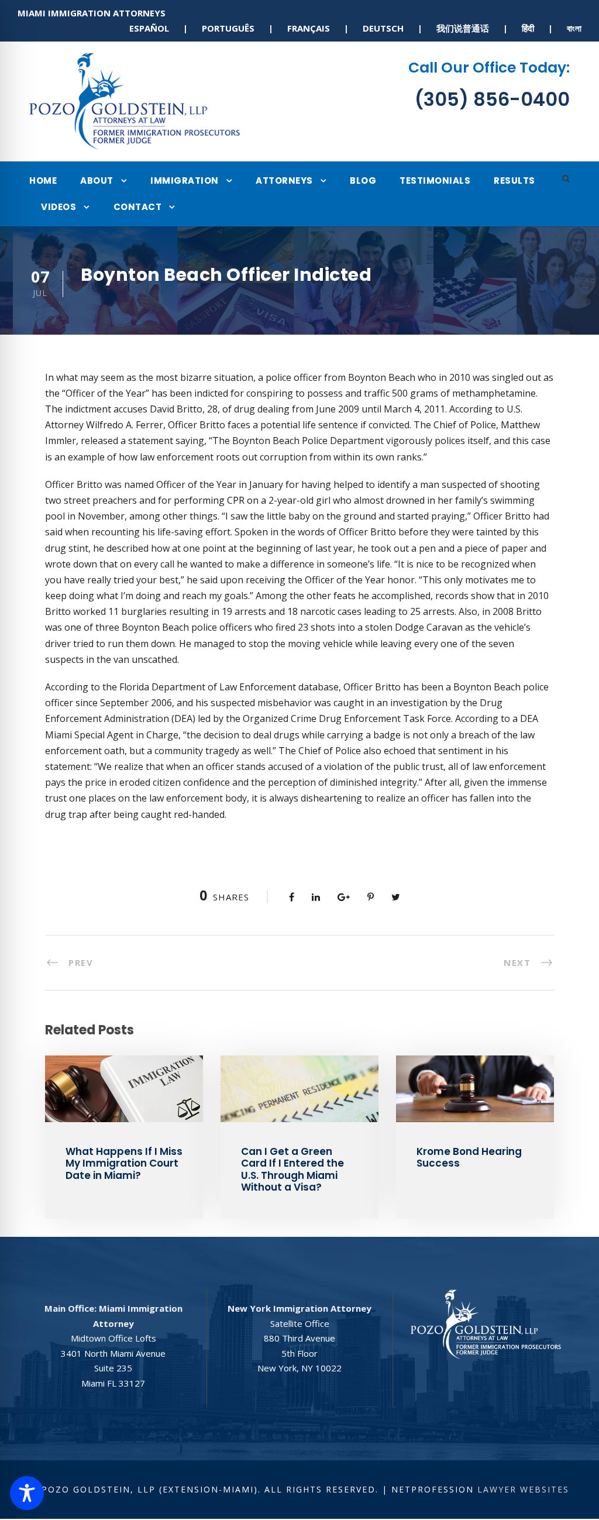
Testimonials (435, 180)
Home (43, 180)
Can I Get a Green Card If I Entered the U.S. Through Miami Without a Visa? (292, 1169)
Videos (58, 207)
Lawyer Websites (523, 1489)
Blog (363, 180)
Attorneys (284, 180)
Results (514, 180)
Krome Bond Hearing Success (469, 1157)
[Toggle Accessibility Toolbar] (27, 1493)
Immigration (184, 180)
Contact (137, 207)
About (96, 180)
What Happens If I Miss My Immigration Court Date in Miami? (124, 1163)
